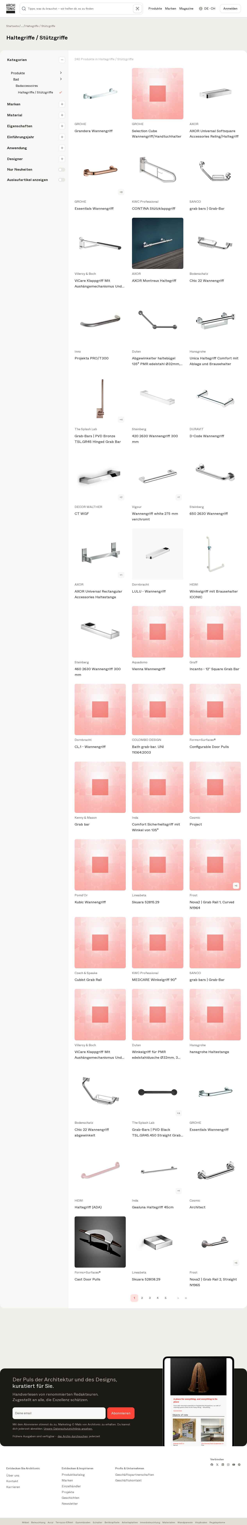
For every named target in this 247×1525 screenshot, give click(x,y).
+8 (121, 192)
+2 (121, 497)
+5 (236, 885)
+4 (121, 419)
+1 (178, 497)
